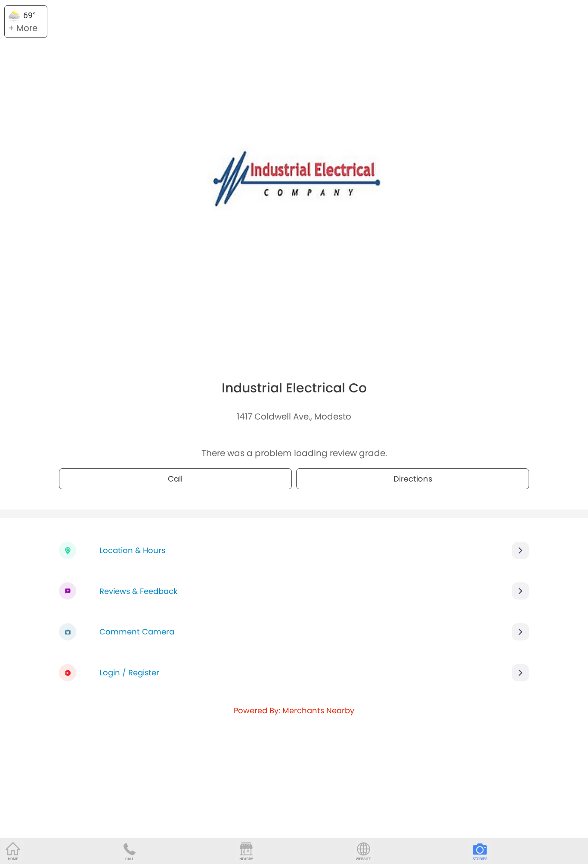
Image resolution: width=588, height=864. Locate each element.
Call (175, 478)
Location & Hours (132, 550)
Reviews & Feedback (138, 591)
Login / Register (129, 672)
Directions (412, 478)
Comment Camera (136, 631)
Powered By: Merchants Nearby (294, 710)
